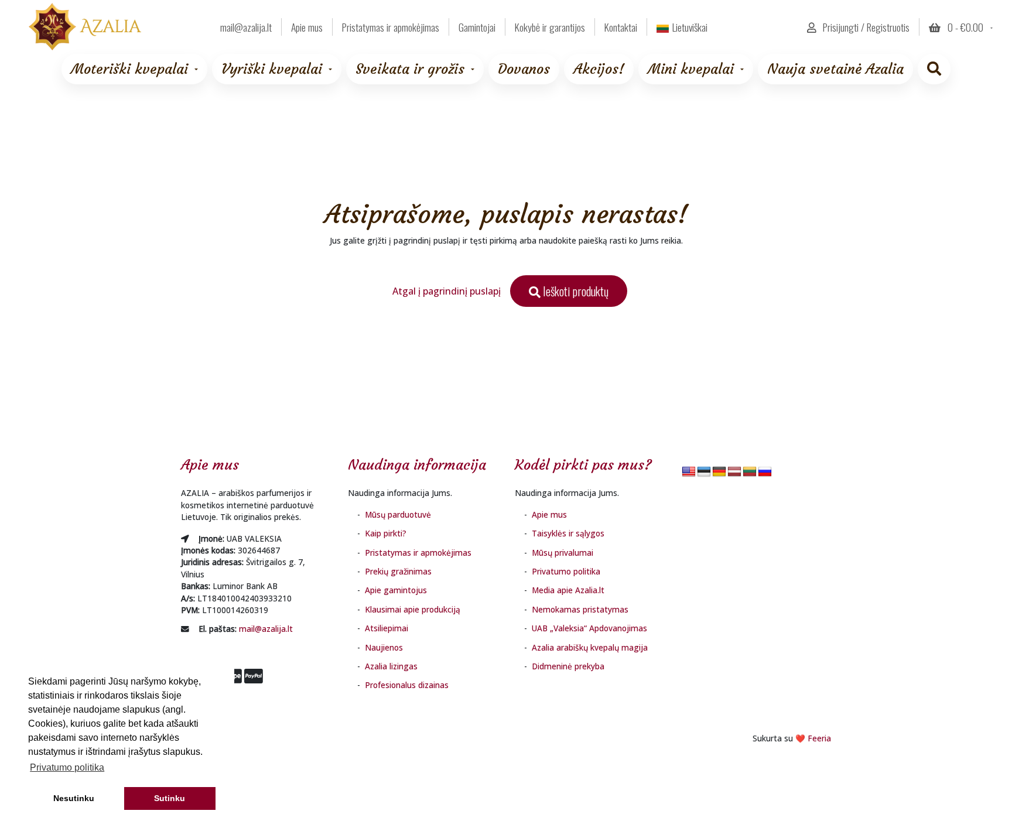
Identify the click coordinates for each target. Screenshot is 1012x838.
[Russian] (765, 472)
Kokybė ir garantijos (550, 27)
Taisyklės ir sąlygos (568, 533)
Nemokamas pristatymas (580, 609)
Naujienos (384, 647)
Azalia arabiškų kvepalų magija (590, 647)
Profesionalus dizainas (407, 684)
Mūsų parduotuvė (398, 514)
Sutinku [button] (169, 798)
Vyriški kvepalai (271, 69)
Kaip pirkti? (385, 533)
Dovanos (524, 69)
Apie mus (307, 27)
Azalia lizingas (391, 666)
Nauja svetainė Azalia (835, 69)
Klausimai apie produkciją (412, 609)
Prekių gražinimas (398, 571)
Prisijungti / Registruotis (865, 27)
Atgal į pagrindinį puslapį (446, 291)
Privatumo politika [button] (67, 767)
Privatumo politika (566, 571)
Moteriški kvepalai (129, 69)
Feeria (819, 738)
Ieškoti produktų (574, 291)
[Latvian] (734, 472)
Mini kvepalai (691, 69)
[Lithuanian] (750, 472)
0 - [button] (964, 27)
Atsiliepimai (386, 628)
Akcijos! (598, 69)
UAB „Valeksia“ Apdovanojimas (589, 628)
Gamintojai (477, 27)
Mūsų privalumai (562, 552)
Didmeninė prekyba (568, 666)
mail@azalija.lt (266, 628)
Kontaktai (620, 27)
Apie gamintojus (396, 590)
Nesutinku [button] (73, 798)
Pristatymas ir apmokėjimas (390, 27)
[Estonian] (704, 472)
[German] (719, 472)
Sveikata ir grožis (409, 69)
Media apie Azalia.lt (568, 590)
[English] (689, 472)
